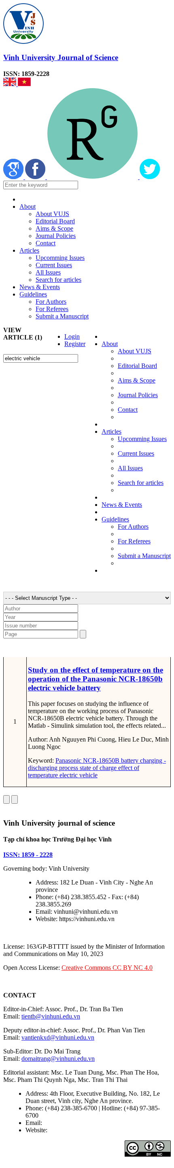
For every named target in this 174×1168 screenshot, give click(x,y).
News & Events (39, 286)
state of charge (97, 767)
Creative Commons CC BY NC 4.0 (107, 967)
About (27, 206)
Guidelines (33, 294)
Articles (29, 250)
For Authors (51, 301)
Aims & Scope (54, 228)
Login (72, 336)
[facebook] (36, 176)
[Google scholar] (14, 176)
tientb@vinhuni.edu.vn (50, 1016)
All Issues (48, 272)
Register (74, 343)
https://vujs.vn (67, 1130)
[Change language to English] (10, 83)
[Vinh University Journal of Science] (23, 41)
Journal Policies (56, 235)
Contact (45, 243)
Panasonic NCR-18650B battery (96, 760)
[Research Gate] (93, 176)
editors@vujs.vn (64, 1122)
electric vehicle (78, 775)
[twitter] (150, 176)
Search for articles (58, 279)
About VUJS (52, 213)
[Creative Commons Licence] (148, 1154)
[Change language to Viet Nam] (24, 83)
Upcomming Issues (60, 257)
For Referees (52, 308)
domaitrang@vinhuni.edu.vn (58, 1058)
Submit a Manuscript (62, 316)
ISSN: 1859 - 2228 (28, 854)
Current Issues (54, 265)
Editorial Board (55, 221)
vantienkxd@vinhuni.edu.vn (57, 1037)
